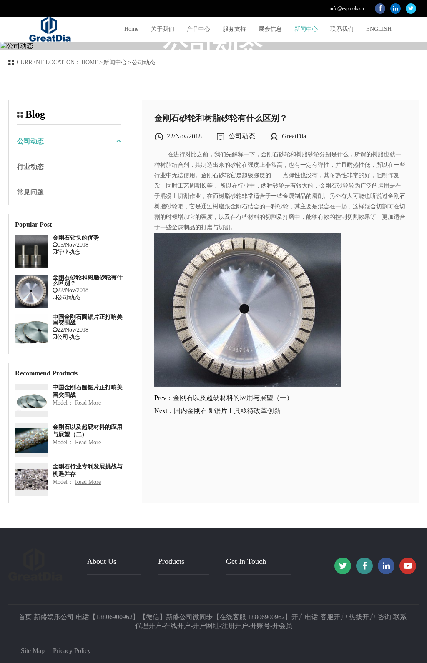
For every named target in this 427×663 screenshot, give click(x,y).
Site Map (33, 650)
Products (171, 561)
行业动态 (30, 166)
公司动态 (30, 141)
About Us (101, 561)
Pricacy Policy (72, 650)
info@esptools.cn (346, 8)
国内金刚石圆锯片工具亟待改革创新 (227, 410)
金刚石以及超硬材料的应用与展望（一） (233, 397)
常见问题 (30, 191)
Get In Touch (246, 561)
